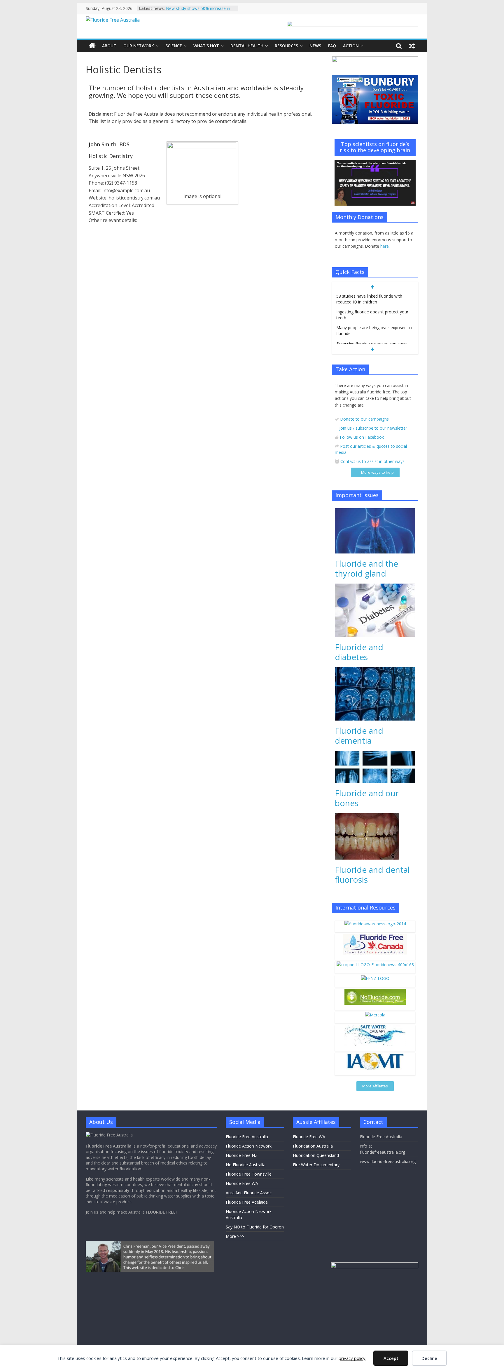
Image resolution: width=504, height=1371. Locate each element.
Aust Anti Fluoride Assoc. (249, 1192)
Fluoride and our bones (367, 797)
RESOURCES (286, 45)
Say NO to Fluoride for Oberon (255, 1227)
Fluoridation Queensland (316, 1155)
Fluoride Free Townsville (249, 1174)
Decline (429, 1358)
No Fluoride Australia (245, 1164)
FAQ (332, 45)
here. (385, 246)
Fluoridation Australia (313, 1146)
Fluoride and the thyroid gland (366, 568)
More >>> (235, 1236)
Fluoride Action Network (249, 1146)
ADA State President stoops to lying (200, 8)
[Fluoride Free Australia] (92, 46)
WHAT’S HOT (206, 45)
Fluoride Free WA (242, 1183)
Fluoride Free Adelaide (247, 1202)
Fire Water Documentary (316, 1164)
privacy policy (352, 1358)
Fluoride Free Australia (247, 1136)
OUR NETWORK (138, 45)
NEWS (315, 45)
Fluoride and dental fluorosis (372, 874)
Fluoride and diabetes (359, 651)
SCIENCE (173, 45)
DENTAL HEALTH (246, 45)
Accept (391, 1358)
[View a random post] (411, 46)
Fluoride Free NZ (242, 1155)
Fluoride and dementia (359, 735)
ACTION (351, 45)
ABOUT (109, 45)
